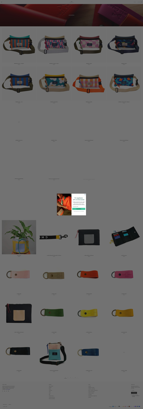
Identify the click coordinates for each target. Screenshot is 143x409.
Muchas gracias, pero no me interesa (79, 211)
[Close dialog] (85, 194)
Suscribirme (78, 208)
